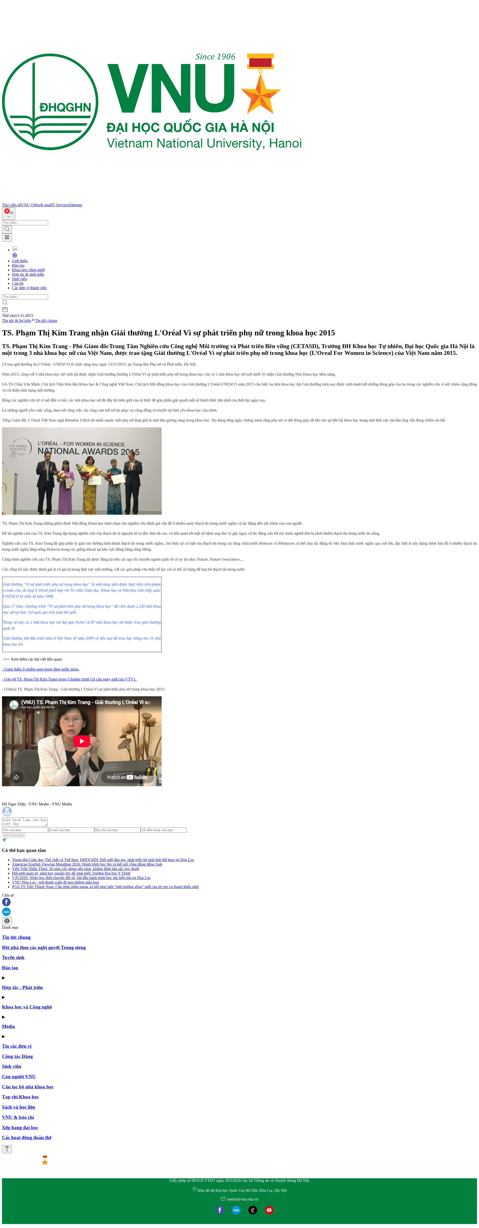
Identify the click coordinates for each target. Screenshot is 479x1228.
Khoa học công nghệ (28, 270)
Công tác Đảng (17, 1056)
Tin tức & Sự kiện (17, 320)
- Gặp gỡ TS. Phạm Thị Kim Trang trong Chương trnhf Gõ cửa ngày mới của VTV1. (69, 679)
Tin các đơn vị (16, 1046)
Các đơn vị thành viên (29, 288)
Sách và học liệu (18, 1107)
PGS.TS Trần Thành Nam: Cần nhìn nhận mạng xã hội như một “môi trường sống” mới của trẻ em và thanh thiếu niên (105, 887)
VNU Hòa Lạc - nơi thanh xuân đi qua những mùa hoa (55, 882)
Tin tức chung (46, 320)
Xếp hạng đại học (20, 1127)
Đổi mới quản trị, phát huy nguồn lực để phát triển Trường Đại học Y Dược (71, 873)
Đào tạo (18, 265)
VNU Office (31, 205)
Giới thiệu (20, 261)
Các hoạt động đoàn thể (26, 1137)
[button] (239, 902)
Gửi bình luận (14, 835)
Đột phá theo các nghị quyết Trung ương (44, 947)
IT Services (60, 205)
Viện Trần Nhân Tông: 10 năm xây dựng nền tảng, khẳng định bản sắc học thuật (75, 869)
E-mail (46, 205)
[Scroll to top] (7, 1149)
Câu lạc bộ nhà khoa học (28, 1086)
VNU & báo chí (18, 1117)
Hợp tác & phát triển (28, 274)
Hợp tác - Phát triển (22, 987)
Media (8, 1026)
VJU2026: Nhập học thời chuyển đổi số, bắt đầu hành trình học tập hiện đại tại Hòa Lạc (81, 878)
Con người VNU (19, 1076)
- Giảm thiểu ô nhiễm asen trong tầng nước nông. (40, 669)
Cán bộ (17, 283)
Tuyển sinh (13, 957)
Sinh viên (19, 279)
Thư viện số (11, 205)
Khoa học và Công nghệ (27, 1006)
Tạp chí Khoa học (20, 1096)
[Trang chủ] (151, 200)
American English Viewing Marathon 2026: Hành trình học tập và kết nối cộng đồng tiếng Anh (87, 864)
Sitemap (75, 205)
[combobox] (8, 213)
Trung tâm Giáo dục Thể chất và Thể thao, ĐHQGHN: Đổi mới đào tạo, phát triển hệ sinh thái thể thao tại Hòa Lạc (103, 860)
